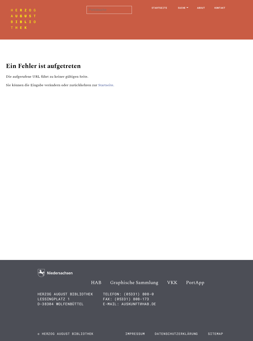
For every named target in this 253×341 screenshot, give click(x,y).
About (201, 7)
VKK (172, 282)
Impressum (135, 334)
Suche (182, 7)
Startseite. (106, 85)
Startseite (159, 7)
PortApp (195, 282)
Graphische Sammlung (134, 282)
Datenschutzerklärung (176, 334)
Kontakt (219, 7)
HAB (96, 282)
